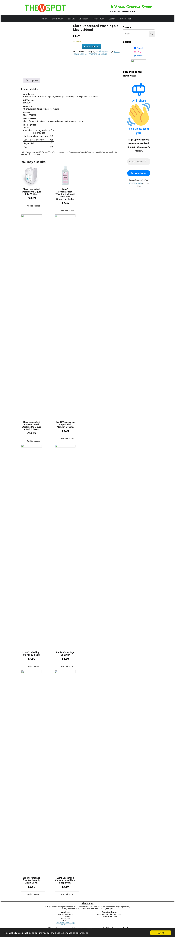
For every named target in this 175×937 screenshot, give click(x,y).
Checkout (83, 18)
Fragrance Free (80, 54)
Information (126, 18)
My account (98, 18)
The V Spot (88, 903)
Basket (71, 18)
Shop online (57, 18)
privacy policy (135, 183)
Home (44, 18)
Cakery (112, 18)
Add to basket (91, 46)
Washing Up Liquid (98, 54)
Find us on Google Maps (65, 923)
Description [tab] (32, 80)
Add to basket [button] (33, 206)
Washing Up (102, 51)
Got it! (161, 932)
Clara (116, 51)
